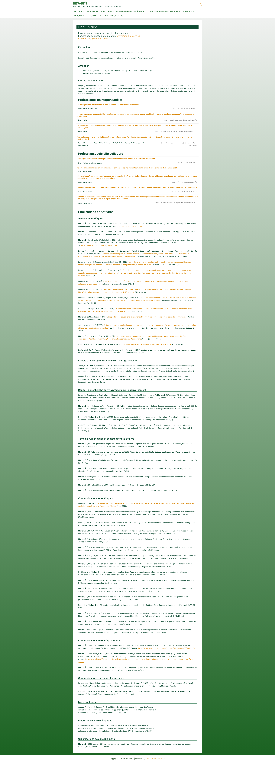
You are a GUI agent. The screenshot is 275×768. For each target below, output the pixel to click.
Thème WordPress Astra (155, 758)
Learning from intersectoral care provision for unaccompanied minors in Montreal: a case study (115, 159)
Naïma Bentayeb (93, 163)
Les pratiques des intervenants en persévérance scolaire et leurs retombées (107, 105)
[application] (83, 11)
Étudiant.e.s (95, 16)
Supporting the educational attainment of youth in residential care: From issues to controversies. (147, 317)
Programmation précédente (130, 11)
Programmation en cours (99, 11)
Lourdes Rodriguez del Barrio (134, 143)
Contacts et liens (114, 16)
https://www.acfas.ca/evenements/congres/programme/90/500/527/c (166, 648)
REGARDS (80, 3)
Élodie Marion (82, 108)
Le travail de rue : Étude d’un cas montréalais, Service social (147, 344)
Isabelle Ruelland (119, 143)
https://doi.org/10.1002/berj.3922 (130, 226)
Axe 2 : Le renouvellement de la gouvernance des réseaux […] (176, 131)
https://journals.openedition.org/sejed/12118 (99, 245)
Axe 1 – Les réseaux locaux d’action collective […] (180, 120)
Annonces (79, 16)
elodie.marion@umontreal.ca (93, 38)
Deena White (98, 143)
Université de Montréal (129, 36)
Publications (189, 11)
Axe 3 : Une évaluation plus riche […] (184, 108)
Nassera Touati (93, 108)
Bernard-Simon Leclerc (85, 143)
